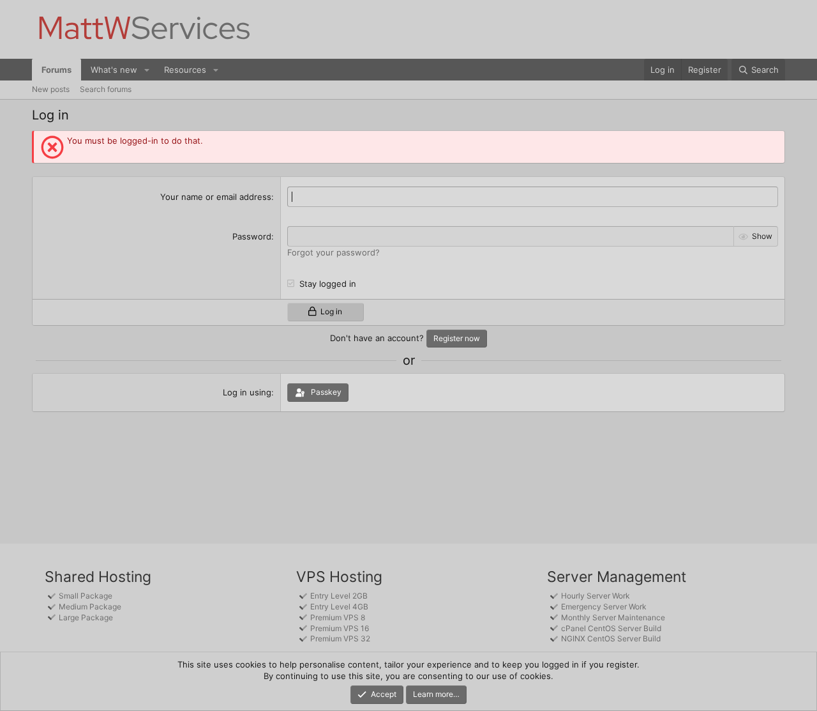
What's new (114, 70)
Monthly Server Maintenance (613, 617)
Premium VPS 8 (337, 617)
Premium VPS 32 (340, 638)
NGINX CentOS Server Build (611, 638)
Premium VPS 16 (339, 628)
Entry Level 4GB (339, 606)
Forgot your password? (333, 252)
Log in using (247, 392)
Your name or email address (215, 197)
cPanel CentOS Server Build (611, 628)
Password (251, 236)
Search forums (105, 89)
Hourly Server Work (595, 595)
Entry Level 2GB (339, 595)
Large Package (86, 617)
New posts (51, 89)
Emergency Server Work (604, 606)
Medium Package (90, 606)
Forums (56, 70)
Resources (185, 70)
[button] (147, 69)
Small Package (85, 595)
